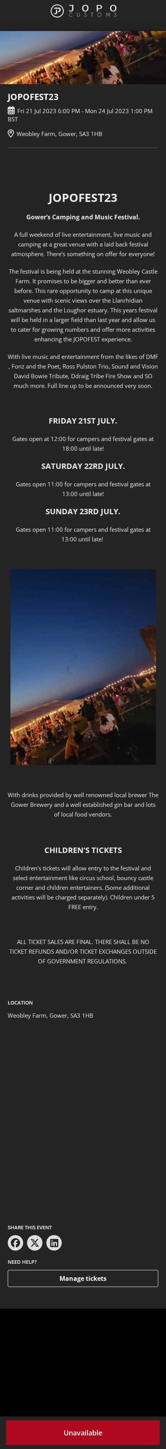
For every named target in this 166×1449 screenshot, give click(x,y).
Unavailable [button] (83, 1432)
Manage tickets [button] (83, 1278)
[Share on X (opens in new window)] (34, 1243)
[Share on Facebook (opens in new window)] (15, 1243)
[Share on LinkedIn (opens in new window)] (54, 1243)
